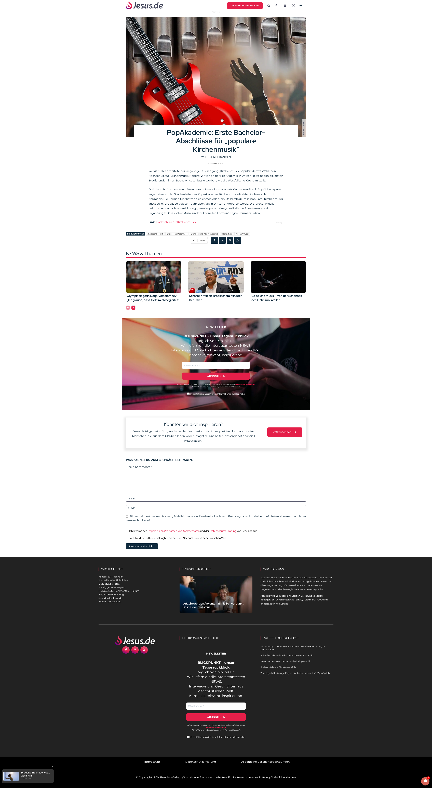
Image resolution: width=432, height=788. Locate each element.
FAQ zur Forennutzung (111, 594)
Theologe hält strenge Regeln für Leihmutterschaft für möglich (295, 673)
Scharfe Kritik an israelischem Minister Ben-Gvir (287, 655)
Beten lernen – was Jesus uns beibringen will (285, 661)
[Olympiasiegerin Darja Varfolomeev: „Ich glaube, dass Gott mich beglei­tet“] (153, 276)
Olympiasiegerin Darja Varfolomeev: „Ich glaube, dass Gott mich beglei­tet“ (153, 298)
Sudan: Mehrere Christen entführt (279, 667)
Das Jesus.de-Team (109, 583)
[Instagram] (285, 5)
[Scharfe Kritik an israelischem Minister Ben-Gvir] (216, 276)
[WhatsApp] (237, 240)
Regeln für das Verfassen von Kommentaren (174, 531)
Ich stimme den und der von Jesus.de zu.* (193, 531)
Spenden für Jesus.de (110, 598)
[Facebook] (276, 5)
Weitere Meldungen (216, 157)
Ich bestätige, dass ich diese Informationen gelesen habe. (217, 393)
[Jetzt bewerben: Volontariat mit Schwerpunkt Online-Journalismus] (216, 598)
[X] (293, 5)
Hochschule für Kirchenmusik (176, 222)
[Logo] (135, 640)
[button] (268, 5)
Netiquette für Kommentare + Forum (119, 590)
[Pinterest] (230, 240)
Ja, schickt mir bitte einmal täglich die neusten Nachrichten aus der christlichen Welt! (177, 538)
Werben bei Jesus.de (110, 601)
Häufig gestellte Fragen (112, 587)
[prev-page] (128, 307)
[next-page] (133, 307)
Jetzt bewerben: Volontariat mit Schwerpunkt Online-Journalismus (213, 605)
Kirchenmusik (242, 234)
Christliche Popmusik (177, 234)
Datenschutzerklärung (223, 531)
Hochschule (226, 234)
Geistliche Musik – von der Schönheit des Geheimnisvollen (276, 298)
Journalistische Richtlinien (113, 580)
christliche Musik (155, 234)
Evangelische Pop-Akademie (204, 234)
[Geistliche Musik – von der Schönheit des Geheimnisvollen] (278, 276)
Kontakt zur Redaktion (111, 576)
